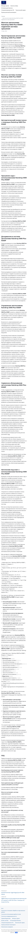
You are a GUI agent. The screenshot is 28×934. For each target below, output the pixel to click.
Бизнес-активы (14, 6)
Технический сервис (21, 10)
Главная (3, 16)
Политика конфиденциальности (9, 916)
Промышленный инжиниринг (8, 12)
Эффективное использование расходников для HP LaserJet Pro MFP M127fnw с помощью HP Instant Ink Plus (13, 899)
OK (16, 932)
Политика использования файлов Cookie (11, 914)
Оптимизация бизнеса (7, 8)
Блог (2, 908)
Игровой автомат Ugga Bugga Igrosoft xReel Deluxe (12, 892)
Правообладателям (5, 918)
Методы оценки (5, 6)
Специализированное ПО (7, 10)
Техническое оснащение (7, 926)
